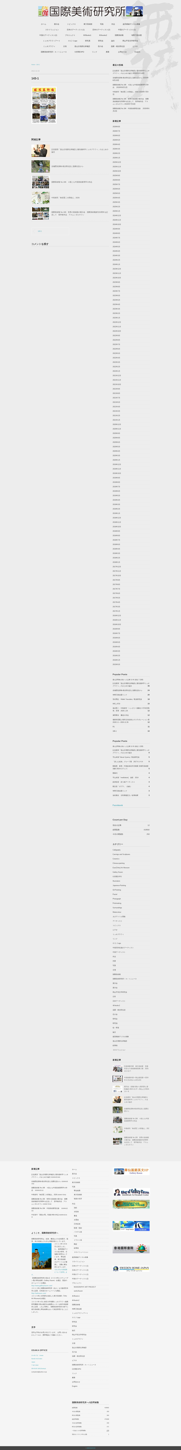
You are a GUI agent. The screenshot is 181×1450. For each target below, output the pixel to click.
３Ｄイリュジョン (52, 30)
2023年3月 (116, 309)
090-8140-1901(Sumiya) (38, 1368)
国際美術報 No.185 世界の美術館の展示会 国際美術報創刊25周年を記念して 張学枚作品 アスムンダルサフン (131, 101)
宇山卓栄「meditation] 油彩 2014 (125, 777)
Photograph (117, 899)
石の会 (100, 46)
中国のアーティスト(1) (127, 30)
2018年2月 (116, 558)
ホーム (43, 24)
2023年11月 (117, 273)
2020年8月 (116, 438)
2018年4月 (116, 549)
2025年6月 (116, 189)
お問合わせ (122, 52)
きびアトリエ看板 (119, 916)
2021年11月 (117, 380)
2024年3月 (116, 255)
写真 (102, 24)
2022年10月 (117, 331)
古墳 (65, 46)
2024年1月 (116, 264)
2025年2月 (116, 207)
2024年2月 (116, 260)
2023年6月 (116, 295)
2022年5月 (116, 353)
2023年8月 (116, 287)
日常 (114, 996)
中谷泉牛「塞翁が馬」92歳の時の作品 (45, 1215)
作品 (113, 24)
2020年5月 (116, 447)
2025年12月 (117, 162)
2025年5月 (116, 193)
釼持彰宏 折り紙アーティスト (124, 782)
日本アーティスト (119, 1001)
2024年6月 (116, 242)
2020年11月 (117, 429)
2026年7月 (116, 131)
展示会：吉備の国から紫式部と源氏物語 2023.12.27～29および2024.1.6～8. (136, 1089)
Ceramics (116, 859)
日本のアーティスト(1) (76, 30)
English (137, 52)
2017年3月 (116, 607)
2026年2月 (116, 153)
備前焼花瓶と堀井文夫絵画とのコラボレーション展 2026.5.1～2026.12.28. (131, 721)
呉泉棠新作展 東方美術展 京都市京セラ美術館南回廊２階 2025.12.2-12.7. (136, 1068)
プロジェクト (70, 35)
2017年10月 (117, 575)
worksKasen (78, 1291)
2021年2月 (116, 415)
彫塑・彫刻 (78, 1228)
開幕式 (115, 773)
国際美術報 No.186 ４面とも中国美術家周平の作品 (72, 182)
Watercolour (117, 912)
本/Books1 (87, 35)
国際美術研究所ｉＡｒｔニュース (54, 52)
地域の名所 (78, 1199)
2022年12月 (117, 322)
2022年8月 (116, 340)
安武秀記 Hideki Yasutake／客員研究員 (127, 699)
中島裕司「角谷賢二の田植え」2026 (65, 198)
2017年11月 (117, 571)
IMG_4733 (116, 704)
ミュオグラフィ (49, 46)
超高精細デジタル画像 (131, 24)
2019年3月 (116, 504)
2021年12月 (117, 375)
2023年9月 (116, 282)
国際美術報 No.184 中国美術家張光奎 (127, 108)
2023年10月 (117, 278)
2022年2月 (116, 367)
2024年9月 (116, 229)
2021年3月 (116, 411)
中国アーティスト (119, 952)
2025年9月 (116, 175)
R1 (114, 727)
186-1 (115, 731)
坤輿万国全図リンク (120, 695)
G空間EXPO (79, 52)
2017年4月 (116, 602)
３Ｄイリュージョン (81, 1252)
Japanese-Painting (119, 885)
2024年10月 (117, 224)
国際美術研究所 (91, 1448)
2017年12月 (117, 567)
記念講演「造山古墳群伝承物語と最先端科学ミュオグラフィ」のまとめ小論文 (131, 72)
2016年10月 (117, 624)
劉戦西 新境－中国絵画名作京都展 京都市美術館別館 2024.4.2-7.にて (130, 767)
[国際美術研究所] (90, 8)
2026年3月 (116, 149)
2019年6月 (116, 491)
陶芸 (75, 1244)
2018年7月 (116, 540)
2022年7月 (116, 344)
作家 (114, 961)
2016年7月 (116, 633)
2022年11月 (117, 327)
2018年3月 (116, 553)
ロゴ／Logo (72, 41)
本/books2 (103, 35)
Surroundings (117, 908)
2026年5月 (116, 140)
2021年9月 (116, 389)
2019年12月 (117, 464)
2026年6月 (116, 135)
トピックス (71, 24)
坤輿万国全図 (136, 35)
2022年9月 (116, 335)
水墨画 (76, 1220)
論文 (113, 41)
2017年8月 (116, 584)
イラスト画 (78, 1240)
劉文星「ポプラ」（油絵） (122, 786)
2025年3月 (116, 202)
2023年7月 (116, 291)
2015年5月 (116, 664)
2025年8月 (116, 180)
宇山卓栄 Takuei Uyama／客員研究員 (126, 757)
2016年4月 (116, 647)
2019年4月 (116, 500)
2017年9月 (116, 580)
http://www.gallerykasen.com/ (41, 1286)
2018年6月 (116, 544)
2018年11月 (117, 522)
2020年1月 (116, 460)
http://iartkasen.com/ (38, 1293)
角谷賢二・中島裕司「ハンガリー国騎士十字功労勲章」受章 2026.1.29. (131, 709)
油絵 (75, 1208)
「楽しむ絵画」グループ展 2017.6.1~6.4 (128, 762)
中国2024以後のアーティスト (123, 948)
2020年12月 (117, 424)
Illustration (116, 881)
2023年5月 (116, 300)
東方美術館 (88, 24)
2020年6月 (116, 442)
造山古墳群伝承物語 (82, 46)
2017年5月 (116, 598)
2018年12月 (117, 518)
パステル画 (78, 1232)
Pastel (115, 894)
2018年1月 (116, 562)
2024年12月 (117, 215)
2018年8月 (116, 535)
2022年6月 (116, 349)
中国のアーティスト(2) (48, 35)
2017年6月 (116, 593)
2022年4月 (116, 358)
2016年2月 (116, 655)
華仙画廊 (77, 1190)
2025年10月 (117, 171)
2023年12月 (117, 269)
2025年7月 (116, 184)
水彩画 (76, 1212)
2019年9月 (116, 478)
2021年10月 (117, 384)
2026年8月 (116, 127)
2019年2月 (116, 509)
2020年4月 (116, 451)
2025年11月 (117, 167)
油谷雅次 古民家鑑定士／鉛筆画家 (125, 795)
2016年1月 (116, 660)
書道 (75, 1216)
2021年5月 (116, 402)
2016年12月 (117, 615)
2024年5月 (116, 247)
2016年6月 (116, 638)
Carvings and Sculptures (121, 854)
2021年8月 (116, 393)
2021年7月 (116, 398)
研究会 (100, 41)
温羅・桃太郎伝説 (118, 46)
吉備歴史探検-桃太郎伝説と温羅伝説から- (67, 166)
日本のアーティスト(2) (101, 30)
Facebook (118, 805)
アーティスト (117, 921)
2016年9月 (116, 629)
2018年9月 (116, 531)
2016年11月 (117, 620)
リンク (94, 52)
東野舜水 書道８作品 (121, 715)
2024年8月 (116, 233)
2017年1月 (116, 611)
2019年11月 (117, 469)
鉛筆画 (115, 1045)
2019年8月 (116, 482)
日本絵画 (77, 1224)
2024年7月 (116, 238)
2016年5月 (116, 642)
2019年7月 (116, 487)
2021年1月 (116, 420)
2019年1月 (116, 513)
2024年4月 (116, 251)
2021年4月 (116, 407)
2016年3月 (116, 651)
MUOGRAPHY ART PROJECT (85, 1287)
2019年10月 (117, 473)
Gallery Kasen (118, 872)
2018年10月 (117, 527)
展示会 (56, 24)
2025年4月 (116, 198)
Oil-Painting (117, 890)
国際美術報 (119, 35)
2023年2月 (116, 313)
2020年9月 (116, 433)
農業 (108, 52)
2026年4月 (116, 144)
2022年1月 (116, 371)
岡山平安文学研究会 (130, 41)
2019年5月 (116, 495)
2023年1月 (116, 318)
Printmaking (117, 903)
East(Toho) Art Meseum (121, 868)
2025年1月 (116, 211)
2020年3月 (116, 455)
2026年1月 (116, 158)
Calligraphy (117, 850)
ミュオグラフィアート (51, 41)
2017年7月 (116, 589)
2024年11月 (117, 220)
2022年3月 (116, 362)
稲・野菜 (116, 1028)
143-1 (38, 64)
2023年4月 (116, 304)
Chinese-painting (118, 863)
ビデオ (135, 46)
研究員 (87, 41)
